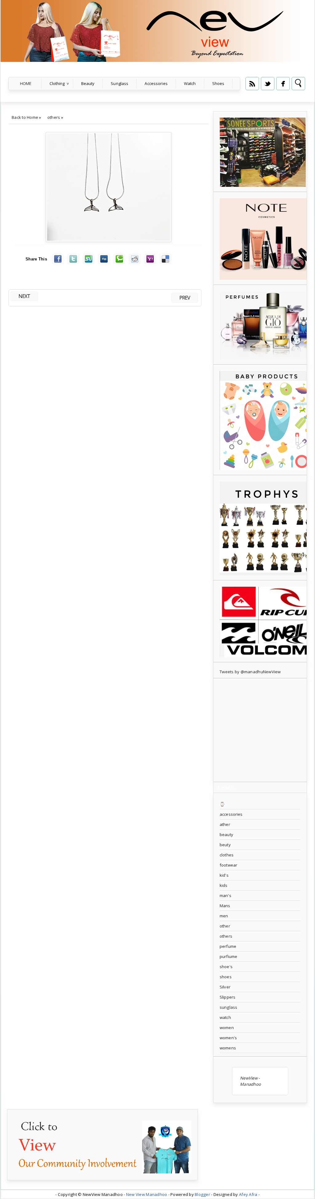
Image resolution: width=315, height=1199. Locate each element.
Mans (225, 905)
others (53, 117)
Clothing (57, 83)
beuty (225, 844)
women (227, 1027)
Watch (190, 83)
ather (225, 824)
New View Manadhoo (146, 1194)
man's (225, 895)
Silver (225, 987)
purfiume (228, 956)
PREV (184, 297)
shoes (226, 977)
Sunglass (119, 83)
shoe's (226, 966)
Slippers (227, 997)
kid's (224, 875)
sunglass (228, 1007)
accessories (231, 814)
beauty (226, 834)
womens (228, 1048)
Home (26, 83)
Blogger (202, 1194)
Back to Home (25, 117)
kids (224, 885)
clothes (226, 855)
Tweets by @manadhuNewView (250, 671)
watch (225, 1017)
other (225, 926)
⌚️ (222, 804)
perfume (228, 946)
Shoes (218, 83)
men (224, 916)
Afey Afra (248, 1194)
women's (228, 1037)
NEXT (24, 296)
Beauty (88, 83)
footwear (228, 865)
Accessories (156, 83)
